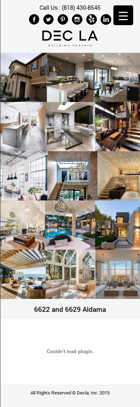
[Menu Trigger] (123, 15)
